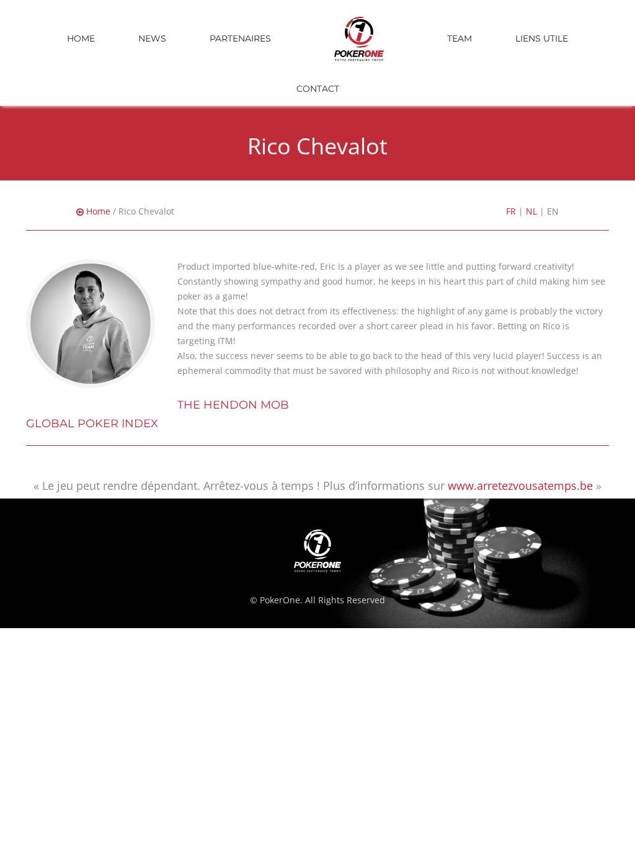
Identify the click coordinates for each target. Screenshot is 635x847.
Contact (317, 88)
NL (531, 211)
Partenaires (240, 38)
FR (511, 211)
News (152, 38)
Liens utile (541, 38)
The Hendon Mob (233, 405)
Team (459, 38)
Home (81, 38)
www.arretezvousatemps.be (520, 485)
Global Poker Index (92, 423)
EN (553, 211)
